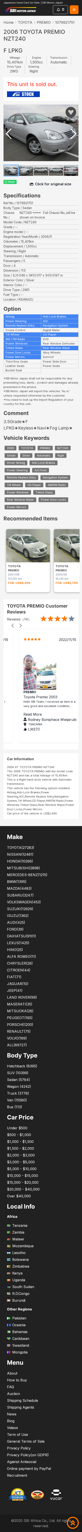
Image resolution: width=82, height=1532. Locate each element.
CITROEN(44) (18, 970)
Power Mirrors (16, 507)
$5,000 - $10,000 (22, 1169)
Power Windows (18, 492)
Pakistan (19, 1318)
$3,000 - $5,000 (21, 1162)
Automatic (44, 455)
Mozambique (23, 1246)
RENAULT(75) (19, 1031)
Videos (12, 1428)
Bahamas (20, 1332)
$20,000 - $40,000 (23, 1189)
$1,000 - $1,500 (20, 1141)
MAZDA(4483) (19, 888)
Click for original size (53, 184)
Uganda (18, 1280)
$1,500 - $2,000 (20, 1148)
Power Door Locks (53, 499)
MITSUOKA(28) (20, 1011)
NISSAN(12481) (20, 854)
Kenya (17, 1273)
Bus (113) (14, 1107)
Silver (26, 455)
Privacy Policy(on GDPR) (28, 1455)
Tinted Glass (44, 492)
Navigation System (55, 477)
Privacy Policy (19, 1448)
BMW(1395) (16, 881)
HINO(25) (15, 949)
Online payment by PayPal (29, 1468)
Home (8, 22)
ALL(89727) (17, 1045)
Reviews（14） (19, 619)
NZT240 (62, 448)
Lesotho (19, 1253)
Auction (13, 1393)
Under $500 (17, 1128)
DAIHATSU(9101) (21, 936)
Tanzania (19, 1225)
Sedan (11, 455)
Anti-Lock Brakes (43, 462)
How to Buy (17, 1380)
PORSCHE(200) (20, 1024)
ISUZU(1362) (18, 915)
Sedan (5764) (18, 1079)
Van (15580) (17, 1100)
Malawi (18, 1239)
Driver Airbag (16, 462)
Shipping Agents (20, 1407)
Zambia (18, 1232)
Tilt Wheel (14, 485)
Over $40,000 (19, 1196)
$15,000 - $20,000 (22, 1182)
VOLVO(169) (17, 1038)
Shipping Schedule (22, 1400)
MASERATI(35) (19, 1004)
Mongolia (20, 1352)
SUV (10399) (17, 1073)
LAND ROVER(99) (22, 997)
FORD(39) (15, 929)
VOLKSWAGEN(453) (24, 902)
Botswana (20, 1259)
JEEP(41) (15, 990)
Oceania (19, 1325)
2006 (10, 448)
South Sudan (23, 1287)
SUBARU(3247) (20, 895)
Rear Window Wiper (20, 499)
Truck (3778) (18, 1093)
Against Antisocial (21, 1462)
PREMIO (44, 22)
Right (61, 455)
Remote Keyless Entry (21, 477)
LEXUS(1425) (18, 943)
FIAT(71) (14, 977)
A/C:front (41, 470)
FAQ (10, 1387)
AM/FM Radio (57, 485)
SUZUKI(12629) (20, 909)
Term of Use (17, 1434)
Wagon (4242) (19, 1086)
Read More (24, 714)
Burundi (18, 1300)
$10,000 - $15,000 (22, 1175)
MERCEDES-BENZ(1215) (27, 875)
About (12, 1373)
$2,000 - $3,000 (21, 1155)
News (11, 1414)
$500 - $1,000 (19, 1135)
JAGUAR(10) (17, 984)
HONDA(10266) (20, 861)
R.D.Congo (21, 1293)
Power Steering (17, 470)
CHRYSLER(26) (20, 963)
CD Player (34, 485)
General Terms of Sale (26, 1441)
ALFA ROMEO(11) (21, 956)
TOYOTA (25, 22)
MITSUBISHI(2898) (23, 868)
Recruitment (17, 1475)
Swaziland (20, 1345)
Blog (10, 1421)
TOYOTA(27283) (20, 847)
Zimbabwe (20, 1266)
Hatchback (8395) (22, 1066)
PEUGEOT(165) (20, 1018)
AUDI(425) (16, 922)
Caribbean (20, 1338)
